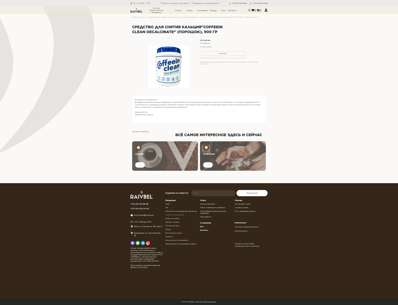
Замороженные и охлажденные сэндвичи (180, 244)
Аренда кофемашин (207, 204)
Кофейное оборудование (174, 215)
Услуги (189, 10)
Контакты (232, 10)
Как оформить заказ (242, 204)
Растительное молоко (173, 233)
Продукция (170, 200)
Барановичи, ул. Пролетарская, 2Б (147, 234)
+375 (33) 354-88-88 (239, 3)
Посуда (168, 229)
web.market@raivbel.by (144, 215)
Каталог (178, 10)
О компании (202, 10)
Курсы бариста (205, 217)
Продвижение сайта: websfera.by (247, 246)
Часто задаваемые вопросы (245, 211)
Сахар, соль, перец (172, 218)
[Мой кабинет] (266, 10)
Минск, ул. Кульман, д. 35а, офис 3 (148, 226)
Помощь (213, 10)
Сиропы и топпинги (172, 222)
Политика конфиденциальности (247, 227)
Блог (224, 10)
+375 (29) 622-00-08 (260, 3)
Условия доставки (241, 207)
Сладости (169, 236)
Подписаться (252, 193)
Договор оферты (241, 231)
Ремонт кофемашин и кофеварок (212, 207)
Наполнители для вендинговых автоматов (181, 211)
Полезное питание (172, 226)
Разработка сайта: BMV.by (244, 244)
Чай (166, 207)
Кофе (167, 204)
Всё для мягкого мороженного (176, 240)
